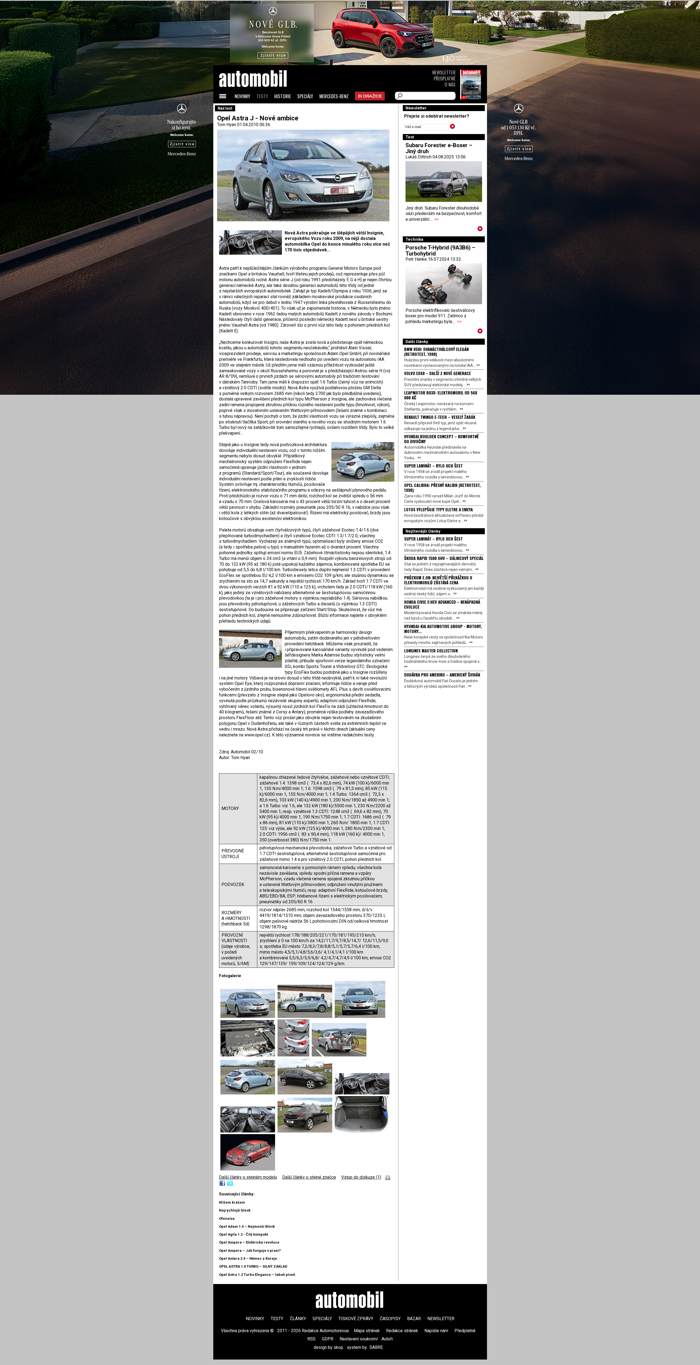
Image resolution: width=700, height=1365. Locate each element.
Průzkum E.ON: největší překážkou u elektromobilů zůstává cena (438, 579)
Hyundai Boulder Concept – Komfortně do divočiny (441, 438)
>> (436, 219)
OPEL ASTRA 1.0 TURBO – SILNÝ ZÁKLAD (253, 1266)
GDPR (327, 1338)
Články (298, 1318)
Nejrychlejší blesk (234, 1210)
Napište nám (436, 1330)
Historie (282, 96)
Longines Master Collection (431, 650)
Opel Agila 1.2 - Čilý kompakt (243, 1234)
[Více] (480, 229)
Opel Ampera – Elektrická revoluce (249, 1242)
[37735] (306, 1093)
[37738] (306, 1131)
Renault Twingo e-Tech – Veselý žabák (439, 417)
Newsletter (444, 72)
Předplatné (445, 78)
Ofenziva (227, 1218)
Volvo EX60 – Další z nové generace (437, 373)
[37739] (362, 1131)
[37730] (360, 1016)
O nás (450, 84)
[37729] (306, 1016)
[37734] (247, 1169)
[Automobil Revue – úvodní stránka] (260, 109)
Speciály (305, 96)
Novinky (242, 96)
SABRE (376, 1347)
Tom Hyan (226, 124)
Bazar (414, 1318)
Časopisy (390, 1318)
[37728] (249, 1093)
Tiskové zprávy (356, 1318)
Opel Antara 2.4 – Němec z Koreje (248, 1258)
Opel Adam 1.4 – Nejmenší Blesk (247, 1226)
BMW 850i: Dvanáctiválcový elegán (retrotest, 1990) (436, 351)
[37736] (362, 1093)
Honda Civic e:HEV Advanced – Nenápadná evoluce (442, 604)
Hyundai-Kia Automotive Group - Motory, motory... (443, 628)
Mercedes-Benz (334, 96)
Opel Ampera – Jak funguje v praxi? (250, 1250)
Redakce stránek (402, 1330)
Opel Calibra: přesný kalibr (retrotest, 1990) (442, 487)
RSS (311, 1338)
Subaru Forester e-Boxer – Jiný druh (439, 148)
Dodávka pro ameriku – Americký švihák (442, 675)
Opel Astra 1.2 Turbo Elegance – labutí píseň (257, 1275)
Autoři (387, 1338)
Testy (262, 96)
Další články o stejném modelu (248, 1177)
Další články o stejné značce (309, 1177)
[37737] (249, 1131)
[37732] (295, 1055)
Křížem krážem (232, 1202)
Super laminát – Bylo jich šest (433, 466)
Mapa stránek (367, 1330)
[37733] (339, 1055)
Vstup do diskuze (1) (361, 1177)
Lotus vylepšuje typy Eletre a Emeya (438, 509)
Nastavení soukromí (359, 1338)
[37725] (249, 1016)
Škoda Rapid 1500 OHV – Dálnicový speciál (444, 558)
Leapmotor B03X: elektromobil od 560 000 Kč (440, 395)
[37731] (249, 1055)
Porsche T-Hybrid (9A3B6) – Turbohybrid (440, 250)
